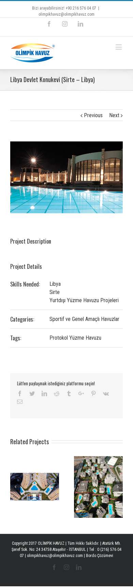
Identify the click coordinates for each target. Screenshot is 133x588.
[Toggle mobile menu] (119, 46)
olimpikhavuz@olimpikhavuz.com (66, 14)
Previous (93, 115)
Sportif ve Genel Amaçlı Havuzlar (84, 319)
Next (114, 115)
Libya (55, 284)
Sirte (54, 292)
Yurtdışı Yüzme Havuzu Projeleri (84, 300)
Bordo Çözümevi (99, 555)
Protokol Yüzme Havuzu (75, 338)
